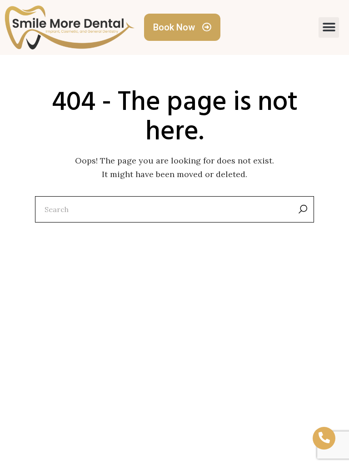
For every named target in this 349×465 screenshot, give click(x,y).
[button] (329, 27)
